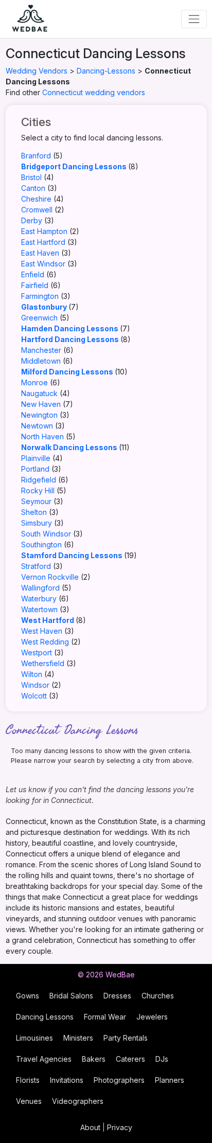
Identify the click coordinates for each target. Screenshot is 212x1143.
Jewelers (152, 1016)
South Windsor (46, 533)
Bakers (93, 1059)
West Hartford (47, 620)
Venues (29, 1101)
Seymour (36, 501)
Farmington (40, 296)
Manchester (41, 350)
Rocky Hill (38, 490)
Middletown (41, 360)
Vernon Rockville (50, 577)
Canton (33, 188)
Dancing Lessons (45, 1016)
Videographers (77, 1101)
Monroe (34, 382)
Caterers (130, 1059)
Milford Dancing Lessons (67, 371)
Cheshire (36, 198)
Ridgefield (38, 479)
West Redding (45, 641)
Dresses (117, 995)
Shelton (34, 512)
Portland (35, 469)
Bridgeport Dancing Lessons (74, 166)
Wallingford (40, 587)
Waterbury (39, 598)
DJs (161, 1059)
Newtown (37, 425)
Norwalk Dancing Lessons (69, 447)
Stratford (36, 566)
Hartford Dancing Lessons (70, 339)
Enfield (32, 274)
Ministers (78, 1037)
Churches (158, 995)
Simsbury (36, 523)
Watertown (39, 609)
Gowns (27, 995)
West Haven (41, 631)
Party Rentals (125, 1037)
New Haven (41, 404)
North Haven (42, 436)
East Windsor (43, 263)
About (90, 1127)
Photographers (119, 1080)
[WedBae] (25, 19)
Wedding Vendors (36, 70)
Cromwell (36, 209)
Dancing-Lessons (106, 70)
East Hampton (44, 231)
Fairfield (34, 285)
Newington (39, 414)
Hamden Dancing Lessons (69, 328)
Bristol (31, 177)
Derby (31, 220)
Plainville (35, 458)
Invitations (66, 1080)
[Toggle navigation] (193, 19)
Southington (41, 544)
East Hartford (43, 242)
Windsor (35, 685)
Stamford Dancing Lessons (71, 555)
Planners (169, 1080)
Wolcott (34, 695)
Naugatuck (39, 393)
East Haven (40, 252)
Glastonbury (44, 306)
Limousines (34, 1037)
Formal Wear (105, 1016)
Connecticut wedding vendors (93, 92)
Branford (36, 155)
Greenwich (39, 317)
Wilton (31, 674)
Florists (28, 1080)
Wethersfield (42, 663)
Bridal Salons (71, 995)
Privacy (119, 1127)
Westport (36, 652)
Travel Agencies (44, 1059)
